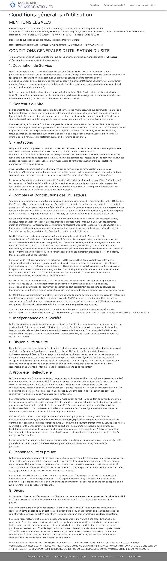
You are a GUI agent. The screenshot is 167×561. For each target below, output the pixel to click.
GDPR (120, 556)
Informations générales (101, 556)
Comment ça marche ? (114, 5)
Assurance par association (142, 5)
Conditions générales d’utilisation (70, 556)
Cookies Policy (134, 556)
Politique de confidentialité (38, 556)
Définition (94, 5)
